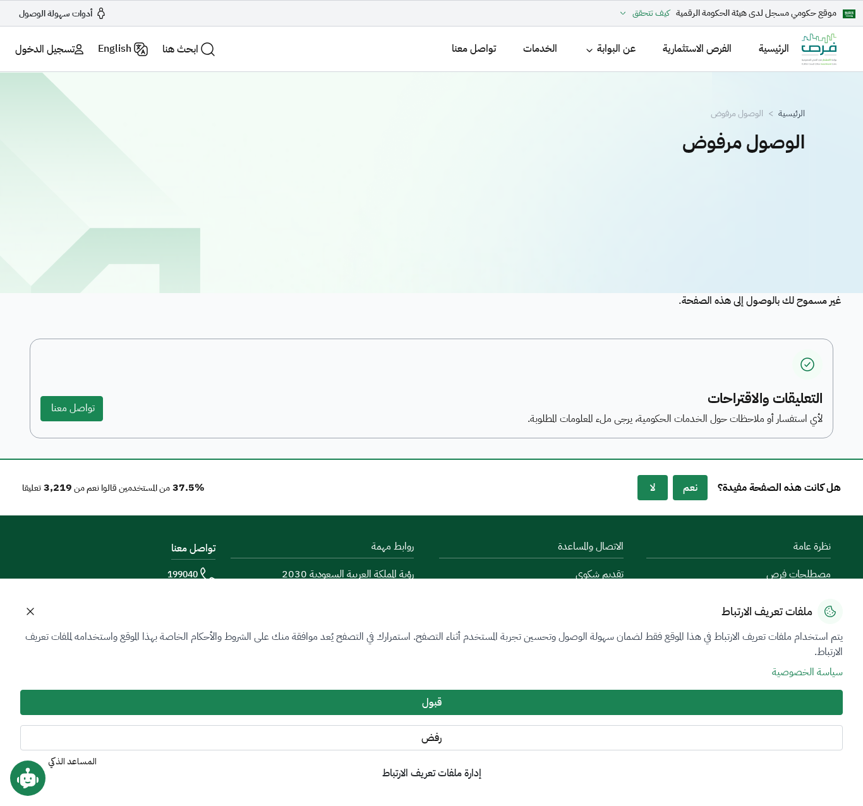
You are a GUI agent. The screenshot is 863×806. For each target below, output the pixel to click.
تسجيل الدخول (45, 49)
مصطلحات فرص (798, 574)
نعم (690, 487)
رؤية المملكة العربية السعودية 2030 (348, 574)
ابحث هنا (180, 49)
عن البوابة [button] (616, 48)
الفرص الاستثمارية (697, 48)
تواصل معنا (474, 48)
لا (652, 487)
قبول (432, 702)
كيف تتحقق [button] (651, 13)
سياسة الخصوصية (807, 672)
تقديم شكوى (600, 574)
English (114, 48)
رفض (431, 737)
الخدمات (540, 48)
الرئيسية (774, 48)
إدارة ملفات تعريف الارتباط (431, 773)
